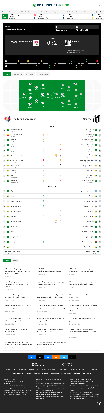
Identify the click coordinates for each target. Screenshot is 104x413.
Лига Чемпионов (14, 12)
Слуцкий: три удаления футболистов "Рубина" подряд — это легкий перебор (19, 343)
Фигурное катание (19, 370)
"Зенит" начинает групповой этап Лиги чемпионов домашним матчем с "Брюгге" (83, 308)
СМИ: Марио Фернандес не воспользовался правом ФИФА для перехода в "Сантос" (17, 271)
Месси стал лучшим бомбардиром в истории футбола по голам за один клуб (51, 307)
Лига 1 (63, 12)
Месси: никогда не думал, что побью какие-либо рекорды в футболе (18, 307)
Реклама (28, 373)
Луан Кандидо (15, 150)
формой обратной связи (78, 398)
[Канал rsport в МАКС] (32, 357)
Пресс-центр (54, 373)
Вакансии (6, 383)
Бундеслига (56, 12)
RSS (83, 373)
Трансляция (18, 74)
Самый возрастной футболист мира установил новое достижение (82, 320)
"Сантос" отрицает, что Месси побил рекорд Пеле (82, 296)
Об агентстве (66, 373)
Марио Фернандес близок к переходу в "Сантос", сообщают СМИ (51, 283)
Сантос (75, 41)
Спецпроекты (18, 373)
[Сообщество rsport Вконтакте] (48, 357)
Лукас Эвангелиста (16, 160)
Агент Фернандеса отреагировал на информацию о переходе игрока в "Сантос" (17, 284)
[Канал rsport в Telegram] (64, 357)
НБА (85, 12)
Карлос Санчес (89, 201)
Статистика (30, 74)
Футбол (7, 26)
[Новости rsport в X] (72, 357)
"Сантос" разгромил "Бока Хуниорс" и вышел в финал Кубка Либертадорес (50, 296)
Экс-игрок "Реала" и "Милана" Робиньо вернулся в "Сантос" (51, 320)
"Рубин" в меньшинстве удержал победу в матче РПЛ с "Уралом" (51, 343)
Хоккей (43, 370)
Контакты (76, 373)
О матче (7, 74)
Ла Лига (41, 12)
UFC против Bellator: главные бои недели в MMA (16, 330)
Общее (7, 260)
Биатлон (31, 370)
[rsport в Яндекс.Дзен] (40, 357)
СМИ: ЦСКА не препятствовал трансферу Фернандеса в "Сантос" (49, 270)
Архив (89, 373)
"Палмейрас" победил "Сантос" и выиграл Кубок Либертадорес (16, 296)
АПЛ (36, 12)
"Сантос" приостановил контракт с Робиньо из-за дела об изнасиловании (18, 320)
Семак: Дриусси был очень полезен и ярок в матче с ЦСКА (50, 330)
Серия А (48, 12)
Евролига (79, 12)
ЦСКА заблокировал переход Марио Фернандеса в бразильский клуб (82, 270)
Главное (4, 12)
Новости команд (43, 74)
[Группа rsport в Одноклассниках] (56, 357)
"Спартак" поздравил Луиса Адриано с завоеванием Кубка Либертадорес (83, 283)
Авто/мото (51, 370)
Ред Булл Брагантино (21, 41)
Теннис (81, 370)
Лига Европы (29, 12)
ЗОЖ (37, 370)
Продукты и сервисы (40, 373)
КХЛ (68, 12)
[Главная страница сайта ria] (45, 5)
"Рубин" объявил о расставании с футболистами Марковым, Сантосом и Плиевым (83, 331)
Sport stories (73, 370)
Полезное (94, 370)
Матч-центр (4, 16)
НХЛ (73, 12)
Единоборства (62, 370)
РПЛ (22, 12)
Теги (87, 370)
